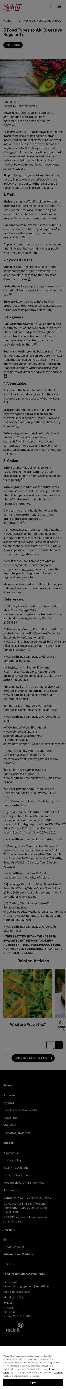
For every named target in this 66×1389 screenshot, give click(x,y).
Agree (33, 1382)
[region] (33, 1367)
